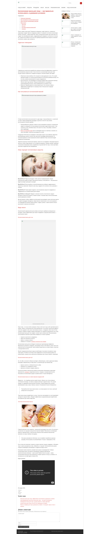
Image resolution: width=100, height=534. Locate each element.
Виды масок (23, 22)
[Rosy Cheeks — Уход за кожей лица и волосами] (28, 2)
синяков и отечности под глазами (38, 341)
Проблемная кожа (55, 7)
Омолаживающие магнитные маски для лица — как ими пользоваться (36, 500)
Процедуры (36, 7)
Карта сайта (60, 531)
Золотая (24, 28)
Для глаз (24, 24)
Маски (42, 7)
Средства (29, 7)
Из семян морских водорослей (29, 27)
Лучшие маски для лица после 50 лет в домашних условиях (33, 503)
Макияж (63, 7)
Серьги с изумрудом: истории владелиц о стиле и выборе (76, 36)
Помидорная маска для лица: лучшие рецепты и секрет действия (35, 501)
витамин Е (27, 372)
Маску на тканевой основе (27, 130)
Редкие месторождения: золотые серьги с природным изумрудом (76, 22)
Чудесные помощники (26, 18)
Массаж (47, 7)
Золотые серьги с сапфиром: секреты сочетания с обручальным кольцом (76, 29)
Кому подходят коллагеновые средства (29, 21)
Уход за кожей (21, 7)
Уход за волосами (71, 7)
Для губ (23, 25)
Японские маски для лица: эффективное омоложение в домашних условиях (37, 498)
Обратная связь (54, 531)
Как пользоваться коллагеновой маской (29, 19)
